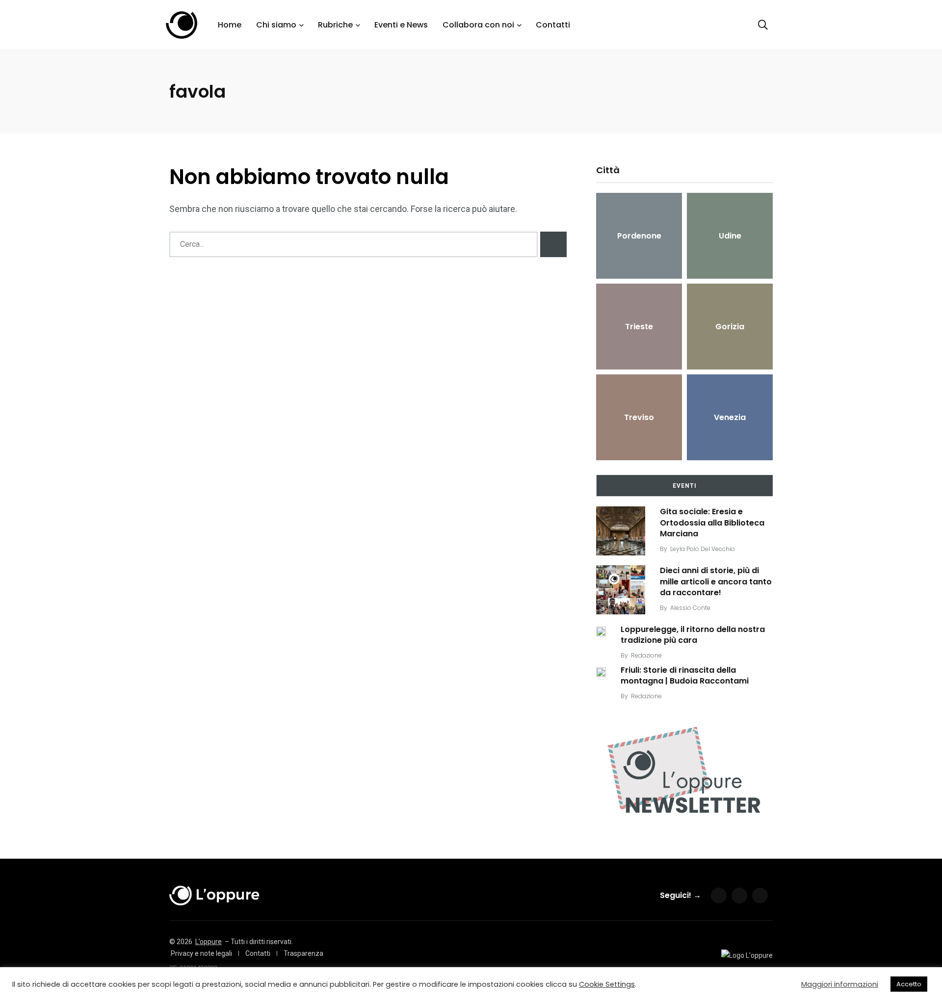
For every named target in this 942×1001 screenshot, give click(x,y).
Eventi (685, 485)
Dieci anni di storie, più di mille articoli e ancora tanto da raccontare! (716, 581)
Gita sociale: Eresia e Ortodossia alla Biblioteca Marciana (712, 522)
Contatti (553, 24)
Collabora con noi (478, 24)
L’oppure (208, 942)
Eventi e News (401, 24)
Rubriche (335, 24)
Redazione (646, 655)
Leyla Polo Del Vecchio (702, 549)
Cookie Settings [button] (607, 984)
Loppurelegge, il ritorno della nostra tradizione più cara (693, 635)
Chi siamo (276, 24)
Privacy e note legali (201, 953)
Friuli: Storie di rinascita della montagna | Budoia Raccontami (685, 675)
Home (229, 24)
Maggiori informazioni (839, 984)
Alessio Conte (690, 608)
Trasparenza (303, 953)
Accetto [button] (908, 984)
